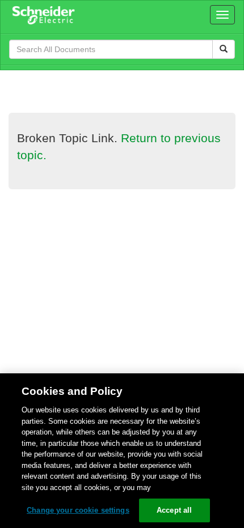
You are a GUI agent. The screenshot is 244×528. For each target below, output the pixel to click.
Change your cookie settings (78, 510)
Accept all (174, 510)
